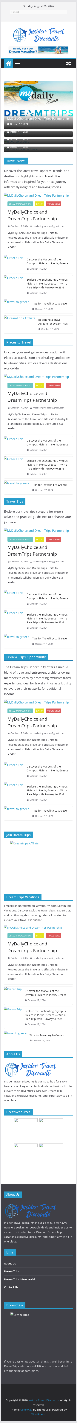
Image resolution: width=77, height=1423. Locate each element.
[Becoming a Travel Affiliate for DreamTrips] (19, 324)
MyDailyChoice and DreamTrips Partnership (38, 119)
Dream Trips (12, 1271)
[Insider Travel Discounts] (8, 63)
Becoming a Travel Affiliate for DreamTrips (53, 321)
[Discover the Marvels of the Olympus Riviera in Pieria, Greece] (14, 264)
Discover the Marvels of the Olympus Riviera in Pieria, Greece (47, 261)
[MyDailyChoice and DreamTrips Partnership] (38, 105)
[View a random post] (68, 63)
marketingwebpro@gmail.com (48, 226)
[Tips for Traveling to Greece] (16, 306)
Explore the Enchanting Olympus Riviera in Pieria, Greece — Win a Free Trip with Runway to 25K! (47, 283)
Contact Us (11, 1287)
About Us (10, 1263)
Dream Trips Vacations (20, 204)
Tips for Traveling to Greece (49, 303)
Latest (39, 204)
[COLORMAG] (30, 1204)
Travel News (53, 204)
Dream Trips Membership (20, 1279)
